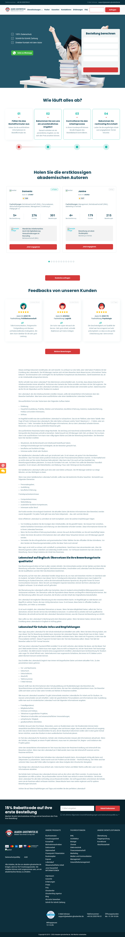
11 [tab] (73, 261)
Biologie (73, 842)
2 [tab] (51, 261)
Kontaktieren (66, 10)
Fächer (47, 10)
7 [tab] (63, 261)
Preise (47, 885)
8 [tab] (66, 261)
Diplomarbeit (50, 850)
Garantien (55, 10)
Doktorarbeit (50, 847)
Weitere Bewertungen (62, 351)
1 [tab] (49, 261)
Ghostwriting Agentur (53, 893)
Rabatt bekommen (108, 808)
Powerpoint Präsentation (54, 853)
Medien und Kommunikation (81, 856)
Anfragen (112, 10)
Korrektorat (101, 842)
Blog (47, 896)
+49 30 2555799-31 (23, 2)
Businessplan (50, 856)
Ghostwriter (49, 891)
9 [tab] (68, 261)
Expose (48, 859)
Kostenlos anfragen (62, 278)
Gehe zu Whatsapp (24, 53)
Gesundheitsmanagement (80, 862)
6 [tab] (61, 261)
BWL (72, 836)
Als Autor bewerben (52, 899)
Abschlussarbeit (103, 844)
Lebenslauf (49, 862)
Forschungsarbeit (52, 839)
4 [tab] (56, 261)
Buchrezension (51, 836)
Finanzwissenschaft (78, 850)
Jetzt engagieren (33, 247)
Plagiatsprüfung (103, 839)
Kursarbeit (49, 842)
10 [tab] (71, 261)
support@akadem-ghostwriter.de (109, 2)
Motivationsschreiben (53, 844)
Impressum (49, 876)
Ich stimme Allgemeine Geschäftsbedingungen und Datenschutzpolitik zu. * (91, 815)
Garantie (48, 879)
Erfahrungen (78, 10)
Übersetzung (102, 836)
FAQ (86, 10)
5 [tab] (59, 261)
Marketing (74, 853)
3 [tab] (54, 261)
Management (75, 859)
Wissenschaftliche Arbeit (54, 865)
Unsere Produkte (53, 830)
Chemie (73, 844)
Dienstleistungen (34, 10)
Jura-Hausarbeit (51, 868)
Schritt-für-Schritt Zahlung (55, 902)
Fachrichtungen (77, 830)
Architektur (74, 839)
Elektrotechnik (75, 847)
